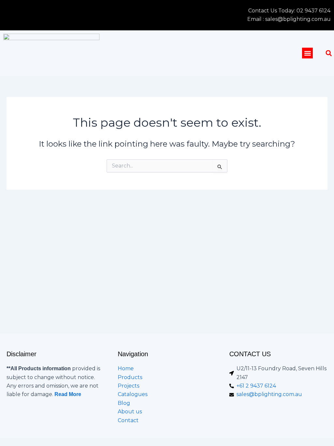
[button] (307, 53)
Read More (67, 394)
